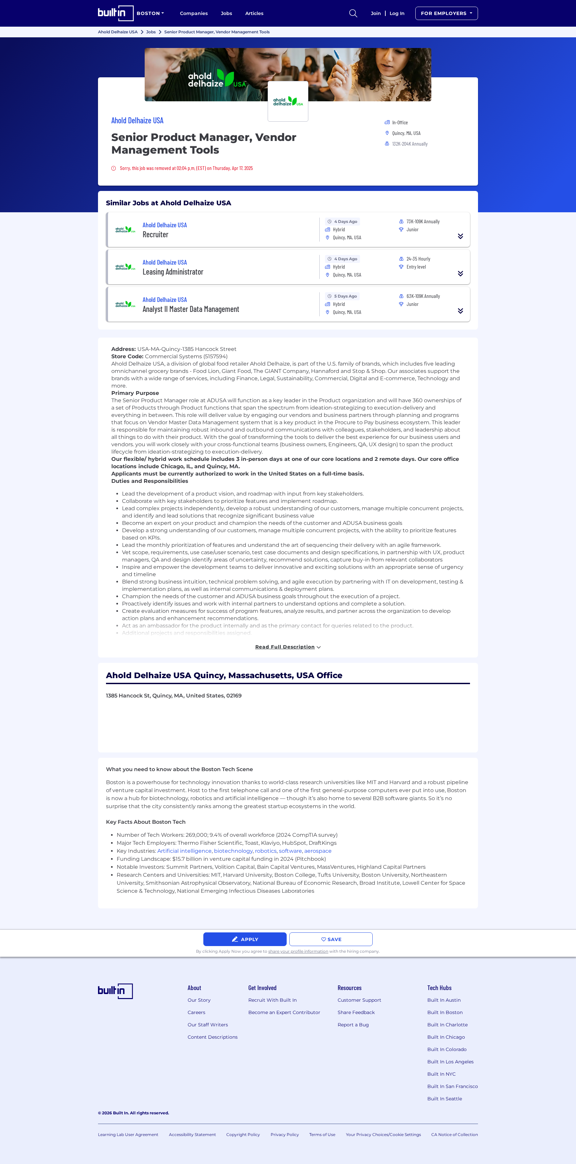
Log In (397, 13)
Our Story (199, 1000)
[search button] (353, 13)
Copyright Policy (243, 1134)
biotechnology (233, 851)
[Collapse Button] (460, 236)
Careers (196, 1012)
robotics (266, 851)
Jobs (226, 13)
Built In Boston (445, 1012)
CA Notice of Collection (454, 1134)
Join (376, 13)
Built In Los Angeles (450, 1062)
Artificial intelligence (184, 851)
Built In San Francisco (452, 1086)
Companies (194, 13)
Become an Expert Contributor (284, 1012)
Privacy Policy (285, 1134)
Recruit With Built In (272, 1000)
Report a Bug (353, 1025)
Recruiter (155, 234)
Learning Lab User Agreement (128, 1134)
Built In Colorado (447, 1049)
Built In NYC (441, 1074)
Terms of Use (322, 1134)
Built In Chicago (446, 1037)
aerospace (318, 851)
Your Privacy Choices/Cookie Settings (383, 1134)
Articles (254, 13)
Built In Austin (444, 1000)
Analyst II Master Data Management (191, 309)
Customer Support (359, 1000)
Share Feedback (356, 1012)
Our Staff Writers (208, 1025)
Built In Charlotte (447, 1025)
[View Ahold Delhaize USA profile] (288, 74)
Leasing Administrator (173, 271)
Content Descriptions (213, 1037)
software (290, 851)
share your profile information (298, 951)
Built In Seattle (444, 1099)
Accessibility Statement (192, 1134)
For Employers (444, 13)
